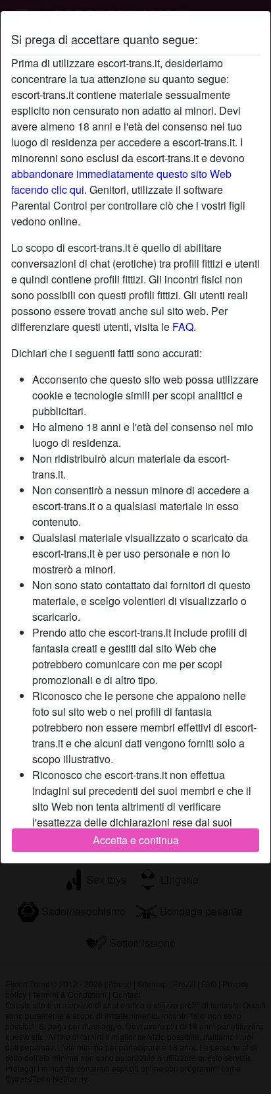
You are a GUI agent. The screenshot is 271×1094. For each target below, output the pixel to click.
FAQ (182, 326)
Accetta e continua (136, 840)
